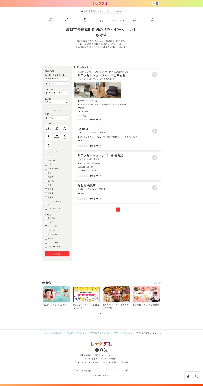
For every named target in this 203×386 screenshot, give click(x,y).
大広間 (50, 177)
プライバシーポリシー (83, 362)
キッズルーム (53, 169)
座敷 (49, 185)
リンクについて (113, 355)
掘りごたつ (52, 181)
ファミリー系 (53, 243)
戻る (46, 3)
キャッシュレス (54, 208)
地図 (188, 377)
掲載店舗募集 (85, 355)
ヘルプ (103, 359)
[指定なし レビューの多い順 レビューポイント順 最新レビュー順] (57, 102)
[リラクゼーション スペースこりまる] (82, 90)
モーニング (84, 21)
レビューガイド (101, 362)
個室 (152, 21)
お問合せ (114, 362)
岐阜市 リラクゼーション (124, 333)
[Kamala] (117, 137)
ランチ (51, 21)
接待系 (50, 222)
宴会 (101, 21)
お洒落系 (51, 218)
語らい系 (51, 230)
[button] (157, 298)
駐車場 (135, 21)
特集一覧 (157, 283)
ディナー (67, 21)
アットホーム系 (54, 247)
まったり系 (52, 226)
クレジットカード (118, 21)
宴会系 (50, 238)
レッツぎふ (48, 333)
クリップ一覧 (195, 377)
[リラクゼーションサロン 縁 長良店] (117, 166)
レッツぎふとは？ (90, 359)
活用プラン (98, 355)
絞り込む (57, 254)
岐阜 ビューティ (61, 333)
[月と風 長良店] (117, 192)
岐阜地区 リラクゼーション (101, 333)
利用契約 (113, 359)
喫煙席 (50, 193)
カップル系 (52, 234)
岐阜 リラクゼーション (79, 333)
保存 (154, 74)
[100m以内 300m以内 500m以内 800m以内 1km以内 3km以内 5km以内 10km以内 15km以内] (57, 83)
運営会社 (125, 362)
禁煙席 (50, 189)
